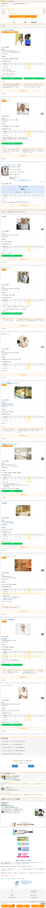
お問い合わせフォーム (24, 872)
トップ (12, 891)
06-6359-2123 (4, 579)
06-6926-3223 (4, 642)
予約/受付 (9, 905)
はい (15, 766)
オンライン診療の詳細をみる (23, 205)
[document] (23, 61)
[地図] (18, 52)
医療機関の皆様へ (34, 891)
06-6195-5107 (4, 53)
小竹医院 (3, 216)
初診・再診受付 (12, 143)
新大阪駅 (3, 402)
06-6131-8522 (4, 236)
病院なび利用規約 (11, 897)
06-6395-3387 (4, 406)
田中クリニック (5, 334)
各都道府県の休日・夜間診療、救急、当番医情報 (12, 753)
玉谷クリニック (5, 99)
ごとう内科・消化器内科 (7, 30)
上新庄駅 (3, 118)
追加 (44, 11)
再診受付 (34, 78)
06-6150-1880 (4, 290)
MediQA (11, 895)
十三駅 (2, 233)
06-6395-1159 (4, 354)
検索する (23, 16)
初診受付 (12, 78)
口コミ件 (16, 32)
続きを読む (25, 138)
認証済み (7, 776)
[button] (3, 812)
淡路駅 (2, 49)
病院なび (3, 1)
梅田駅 (2, 463)
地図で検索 (33, 22)
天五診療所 (4, 503)
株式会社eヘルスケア (27, 862)
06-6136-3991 (4, 467)
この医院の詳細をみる (23, 90)
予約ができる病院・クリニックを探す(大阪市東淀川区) (14, 750)
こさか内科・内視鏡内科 (7, 619)
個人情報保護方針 (34, 897)
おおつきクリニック (6, 267)
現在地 (38, 905)
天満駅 (2, 520)
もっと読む (16, 87)
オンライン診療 (10, 164)
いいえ (31, 766)
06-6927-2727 (4, 705)
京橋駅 (2, 702)
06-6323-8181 (4, 121)
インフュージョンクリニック (8, 555)
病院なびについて (34, 895)
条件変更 (43, 903)
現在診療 (23, 905)
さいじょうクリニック (7, 685)
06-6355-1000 (4, 524)
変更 (44, 9)
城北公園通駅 (4, 638)
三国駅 (2, 287)
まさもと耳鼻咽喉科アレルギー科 (10, 383)
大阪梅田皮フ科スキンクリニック (10, 444)
